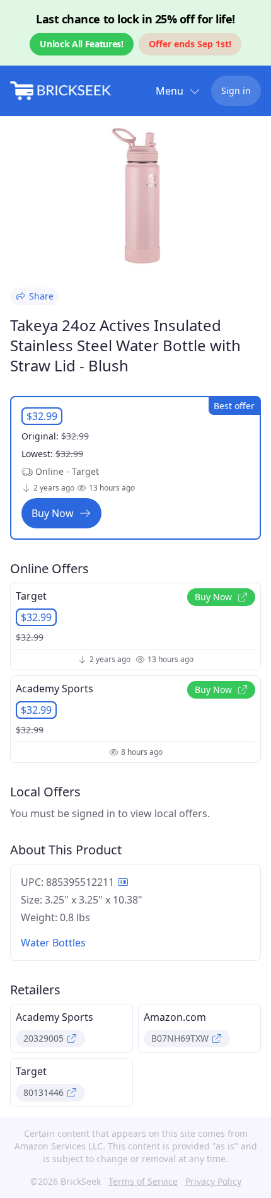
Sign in (236, 90)
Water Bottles (53, 943)
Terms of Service (143, 1181)
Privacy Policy (213, 1181)
